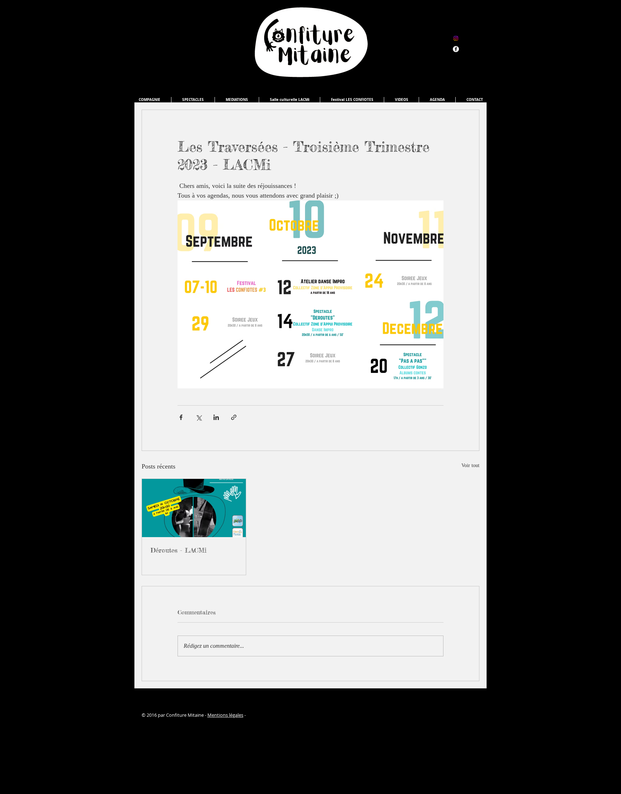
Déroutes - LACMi (179, 550)
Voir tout (470, 465)
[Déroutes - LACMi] (194, 508)
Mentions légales (225, 715)
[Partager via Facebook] (181, 417)
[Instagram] (456, 38)
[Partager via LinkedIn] (216, 417)
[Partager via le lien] (233, 417)
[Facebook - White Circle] (456, 49)
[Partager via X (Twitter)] (198, 417)
